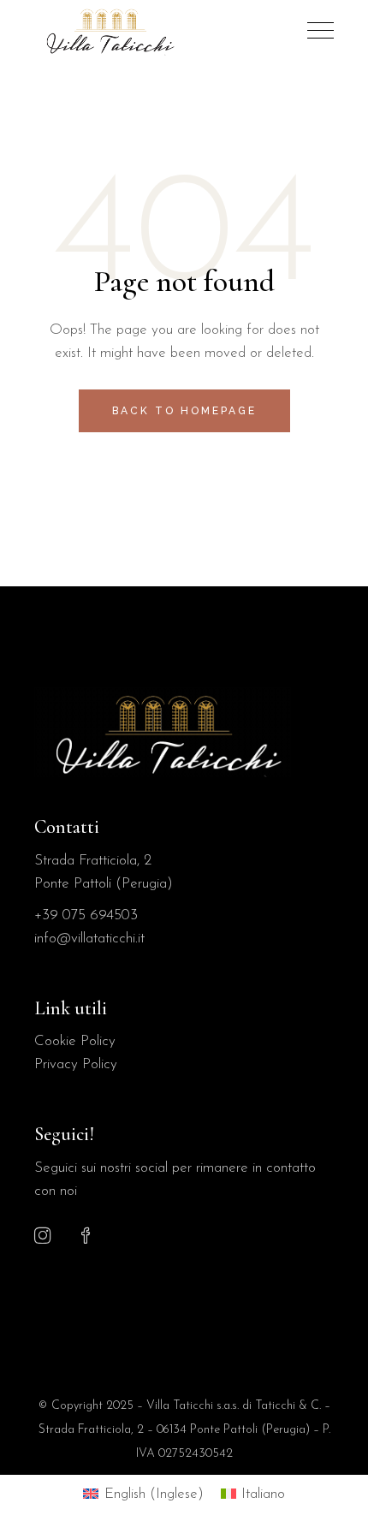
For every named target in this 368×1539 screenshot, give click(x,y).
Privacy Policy (75, 1064)
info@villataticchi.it (89, 938)
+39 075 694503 (86, 915)
